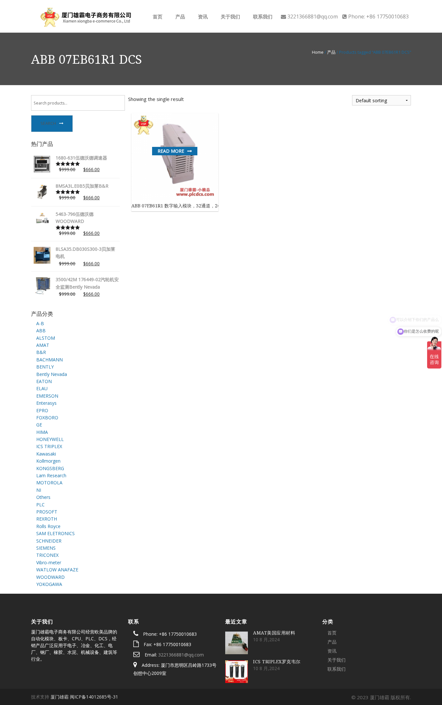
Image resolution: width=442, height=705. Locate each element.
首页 (156, 16)
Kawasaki (46, 454)
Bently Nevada (51, 374)
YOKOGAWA (49, 584)
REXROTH (46, 519)
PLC (40, 504)
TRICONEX (47, 555)
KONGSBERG (50, 468)
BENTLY (45, 367)
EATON (44, 381)
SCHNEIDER (48, 541)
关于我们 (229, 16)
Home (318, 52)
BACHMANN (49, 360)
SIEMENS (46, 548)
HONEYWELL (50, 439)
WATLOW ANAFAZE (57, 570)
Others (43, 497)
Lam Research (51, 475)
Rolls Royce (48, 526)
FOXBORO (47, 417)
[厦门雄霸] (85, 16)
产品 (179, 16)
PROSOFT (46, 512)
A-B (40, 323)
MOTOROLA (49, 482)
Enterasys (46, 403)
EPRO (42, 410)
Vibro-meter (48, 562)
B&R (41, 352)
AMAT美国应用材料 (274, 633)
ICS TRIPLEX (49, 446)
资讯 (202, 16)
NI (38, 490)
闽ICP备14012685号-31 (94, 697)
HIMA (42, 432)
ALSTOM (45, 338)
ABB (41, 330)
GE (39, 425)
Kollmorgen (48, 461)
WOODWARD (50, 577)
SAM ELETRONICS (55, 533)
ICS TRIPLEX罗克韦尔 (277, 661)
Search (48, 123)
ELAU (42, 388)
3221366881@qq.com (181, 655)
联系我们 (262, 16)
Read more (171, 151)
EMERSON (47, 396)
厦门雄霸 (59, 697)
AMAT (42, 345)
